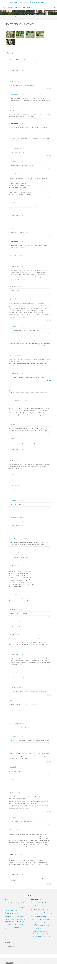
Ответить (49, 88)
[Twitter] (28, 895)
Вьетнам (8, 916)
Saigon (21, 905)
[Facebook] (26, 895)
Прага (34, 924)
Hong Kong (9, 905)
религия (37, 936)
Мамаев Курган (34, 922)
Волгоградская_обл (38, 916)
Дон (23, 916)
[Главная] (6, 16)
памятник (50, 933)
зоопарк (39, 933)
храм (49, 936)
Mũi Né (15, 905)
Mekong (12, 905)
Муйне (12, 919)
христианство (35, 939)
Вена (19, 910)
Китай (6, 919)
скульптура (43, 936)
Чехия (39, 928)
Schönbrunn (7, 908)
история (7, 924)
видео (19, 921)
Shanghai (10, 908)
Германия (41, 919)
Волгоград (9, 913)
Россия (38, 925)
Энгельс (43, 928)
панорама (14, 924)
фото (11, 927)
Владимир (14, 70)
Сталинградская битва (21, 919)
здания (33, 933)
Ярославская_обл (35, 931)
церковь (40, 939)
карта (10, 924)
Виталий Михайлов (17, 339)
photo (18, 905)
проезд (6, 928)
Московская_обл (42, 922)
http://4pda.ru (21, 102)
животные (45, 931)
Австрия (11, 910)
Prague (32, 906)
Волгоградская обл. (18, 913)
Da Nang (17, 903)
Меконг (9, 919)
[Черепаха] (10, 34)
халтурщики (17, 928)
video (14, 908)
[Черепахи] (20, 34)
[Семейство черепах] (10, 42)
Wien (24, 908)
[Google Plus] (30, 895)
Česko (34, 912)
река (32, 936)
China (9, 903)
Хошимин (7, 921)
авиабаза (40, 931)
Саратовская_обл (46, 925)
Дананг (21, 916)
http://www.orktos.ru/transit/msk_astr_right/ (29, 715)
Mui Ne (49, 902)
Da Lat (13, 903)
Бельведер (15, 910)
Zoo (42, 909)
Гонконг (13, 916)
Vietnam (19, 907)
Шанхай (11, 921)
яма (23, 928)
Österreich (7, 910)
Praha (36, 905)
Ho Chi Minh (45, 903)
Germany (39, 903)
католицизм (45, 933)
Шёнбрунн (15, 921)
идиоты (23, 921)
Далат (17, 916)
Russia (40, 906)
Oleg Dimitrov (14, 148)
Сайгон (15, 919)
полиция (21, 924)
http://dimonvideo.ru (31, 102)
